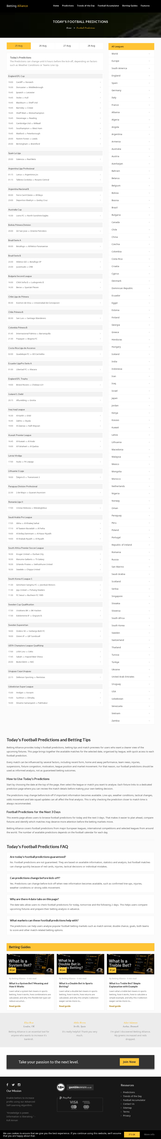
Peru (114, 522)
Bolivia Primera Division (19, 225)
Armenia (116, 141)
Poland (115, 530)
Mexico (115, 464)
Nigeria (115, 493)
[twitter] (14, 1085)
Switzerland (118, 640)
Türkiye (115, 662)
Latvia (115, 434)
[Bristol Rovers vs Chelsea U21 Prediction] (101, 385)
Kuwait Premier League (19, 435)
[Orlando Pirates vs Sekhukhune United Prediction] (101, 564)
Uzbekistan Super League (20, 686)
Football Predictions (86, 27)
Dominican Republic (122, 288)
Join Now (129, 1062)
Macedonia (117, 449)
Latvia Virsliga (15, 455)
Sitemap (127, 1107)
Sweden (116, 632)
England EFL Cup (16, 76)
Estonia (115, 310)
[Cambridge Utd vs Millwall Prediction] (101, 123)
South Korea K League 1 (20, 579)
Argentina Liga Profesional (21, 168)
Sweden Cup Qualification (21, 604)
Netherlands (118, 486)
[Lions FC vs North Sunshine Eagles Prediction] (101, 216)
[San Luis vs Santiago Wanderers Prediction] (101, 318)
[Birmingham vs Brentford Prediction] (101, 144)
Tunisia (115, 654)
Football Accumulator (108, 5)
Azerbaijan (117, 163)
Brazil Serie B (14, 255)
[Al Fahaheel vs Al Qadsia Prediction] (101, 446)
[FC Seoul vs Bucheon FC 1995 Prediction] (101, 595)
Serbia (115, 588)
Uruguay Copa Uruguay (19, 671)
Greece (115, 332)
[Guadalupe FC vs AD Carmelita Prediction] (101, 354)
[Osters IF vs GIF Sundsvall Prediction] (101, 636)
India (114, 361)
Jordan (115, 405)
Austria (115, 156)
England (116, 75)
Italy (114, 97)
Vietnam (116, 713)
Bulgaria (116, 214)
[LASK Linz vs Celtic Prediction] (101, 652)
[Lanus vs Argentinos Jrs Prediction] (101, 175)
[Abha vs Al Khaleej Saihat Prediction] (101, 523)
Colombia (117, 251)
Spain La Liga (14, 153)
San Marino (118, 566)
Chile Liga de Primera (18, 296)
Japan (115, 398)
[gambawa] (75, 1088)
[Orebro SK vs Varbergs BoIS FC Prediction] (101, 631)
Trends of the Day (86, 5)
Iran (114, 376)
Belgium (116, 185)
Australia (116, 148)
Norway (116, 500)
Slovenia (116, 610)
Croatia (115, 266)
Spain (115, 82)
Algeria (115, 119)
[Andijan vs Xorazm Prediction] (101, 693)
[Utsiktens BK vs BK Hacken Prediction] (101, 611)
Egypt (115, 302)
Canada (116, 222)
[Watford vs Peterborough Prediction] (101, 134)
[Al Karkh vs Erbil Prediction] (101, 415)
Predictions (68, 5)
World (115, 53)
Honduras (117, 339)
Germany (116, 90)
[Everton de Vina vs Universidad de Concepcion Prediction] (101, 303)
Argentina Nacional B (18, 189)
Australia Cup (15, 209)
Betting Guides (130, 5)
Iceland (115, 354)
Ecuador (116, 295)
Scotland (116, 581)
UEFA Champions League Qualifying (25, 645)
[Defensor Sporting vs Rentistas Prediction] (101, 677)
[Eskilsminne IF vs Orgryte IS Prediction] (101, 616)
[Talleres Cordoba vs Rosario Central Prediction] (101, 180)
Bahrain (116, 170)
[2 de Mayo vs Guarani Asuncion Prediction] (101, 492)
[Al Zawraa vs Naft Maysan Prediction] (101, 426)
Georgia (116, 324)
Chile (114, 229)
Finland (115, 317)
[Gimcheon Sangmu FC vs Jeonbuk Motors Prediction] (101, 585)
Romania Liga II (15, 502)
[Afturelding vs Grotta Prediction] (101, 400)
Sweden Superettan (18, 625)
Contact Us (128, 1103)
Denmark (116, 280)
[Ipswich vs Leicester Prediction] (101, 92)
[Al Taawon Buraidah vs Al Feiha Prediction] (101, 528)
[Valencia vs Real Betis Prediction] (101, 159)
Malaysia (116, 456)
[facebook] (8, 1085)
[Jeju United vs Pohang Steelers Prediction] (101, 590)
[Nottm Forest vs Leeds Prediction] (101, 139)
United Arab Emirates (123, 676)
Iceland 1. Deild (15, 394)
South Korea (118, 625)
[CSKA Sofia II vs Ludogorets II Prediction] (101, 282)
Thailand (116, 647)
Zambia (115, 720)
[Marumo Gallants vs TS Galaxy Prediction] (101, 559)
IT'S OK (132, 1134)
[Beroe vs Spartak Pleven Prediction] (101, 287)
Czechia (116, 244)
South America (119, 68)
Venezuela (117, 706)
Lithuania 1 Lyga (16, 471)
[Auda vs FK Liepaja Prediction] (101, 462)
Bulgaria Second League (20, 276)
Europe (115, 60)
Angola (115, 126)
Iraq (114, 383)
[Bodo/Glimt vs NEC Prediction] (101, 662)
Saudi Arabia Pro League (20, 517)
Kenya (115, 412)
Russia (115, 559)
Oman (115, 508)
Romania (116, 552)
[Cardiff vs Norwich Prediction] (101, 82)
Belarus (116, 178)
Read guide (15, 1006)
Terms (126, 1111)
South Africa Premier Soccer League (26, 548)
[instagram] (20, 1085)
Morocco (116, 478)
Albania (116, 112)
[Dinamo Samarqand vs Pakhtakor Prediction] (101, 703)
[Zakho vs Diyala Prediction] (101, 421)
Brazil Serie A (14, 240)
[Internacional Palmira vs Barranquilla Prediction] (101, 333)
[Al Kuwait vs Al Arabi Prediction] (101, 441)
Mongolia (117, 471)
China (115, 236)
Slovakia (116, 603)
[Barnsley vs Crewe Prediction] (101, 108)
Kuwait (115, 427)
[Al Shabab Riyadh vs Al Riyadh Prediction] (101, 539)
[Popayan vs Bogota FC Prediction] (101, 339)
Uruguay (116, 684)
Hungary (116, 346)
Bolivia (115, 192)
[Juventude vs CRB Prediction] (101, 267)
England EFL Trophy (18, 379)
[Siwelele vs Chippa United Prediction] (101, 569)
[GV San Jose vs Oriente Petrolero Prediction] (101, 231)
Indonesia (117, 368)
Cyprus (115, 273)
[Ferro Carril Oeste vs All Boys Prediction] (101, 195)
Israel (115, 390)
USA (114, 691)
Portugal (116, 537)
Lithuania (117, 442)
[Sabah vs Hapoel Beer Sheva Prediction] (101, 657)
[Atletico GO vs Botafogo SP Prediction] (101, 262)
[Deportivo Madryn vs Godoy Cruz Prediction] (101, 200)
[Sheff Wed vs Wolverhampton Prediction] (101, 113)
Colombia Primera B (17, 327)
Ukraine (116, 669)
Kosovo (115, 420)
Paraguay (117, 515)
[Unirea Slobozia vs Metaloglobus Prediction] (101, 508)
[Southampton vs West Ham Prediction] (101, 128)
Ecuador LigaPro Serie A (20, 363)
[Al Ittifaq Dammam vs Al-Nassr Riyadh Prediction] (101, 533)
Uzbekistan (117, 698)
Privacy (126, 1115)
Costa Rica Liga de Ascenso (21, 348)
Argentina (117, 134)
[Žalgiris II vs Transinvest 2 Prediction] (101, 477)
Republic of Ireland (122, 544)
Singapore (117, 596)
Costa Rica (117, 258)
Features (145, 5)
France (115, 104)
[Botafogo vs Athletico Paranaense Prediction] (101, 246)
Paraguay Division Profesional (22, 486)
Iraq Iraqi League (16, 409)
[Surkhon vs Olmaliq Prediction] (101, 698)
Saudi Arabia (118, 574)
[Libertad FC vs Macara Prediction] (101, 369)
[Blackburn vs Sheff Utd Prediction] (101, 103)
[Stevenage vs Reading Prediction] (101, 118)
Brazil (115, 207)
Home (56, 5)
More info (149, 1134)
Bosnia (115, 200)
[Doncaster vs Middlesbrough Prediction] (101, 87)
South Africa (118, 618)
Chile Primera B (15, 312)
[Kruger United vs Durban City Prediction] (101, 554)
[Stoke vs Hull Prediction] (101, 97)
